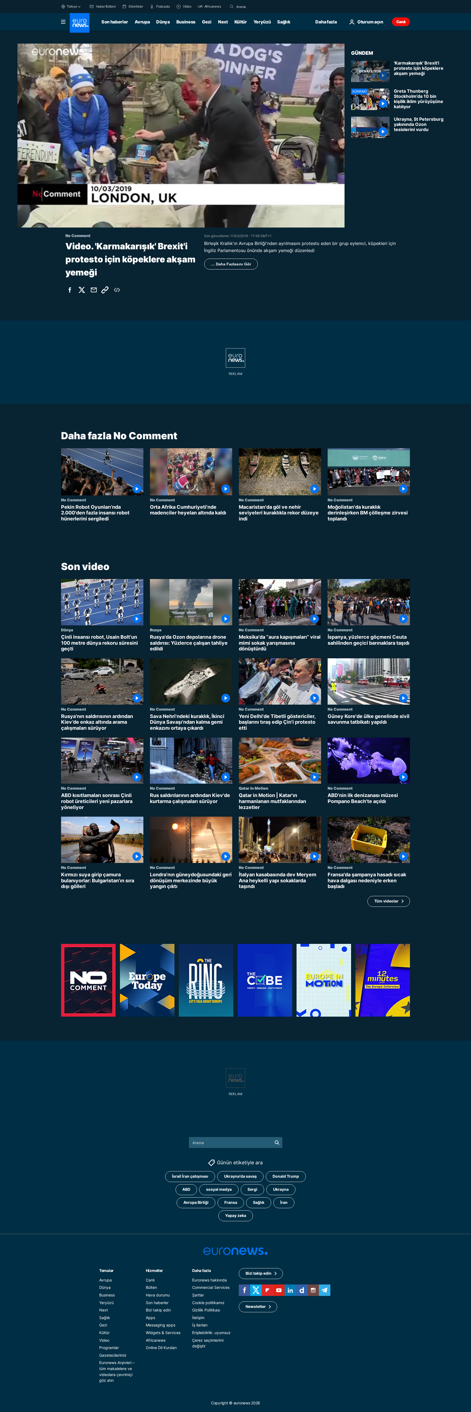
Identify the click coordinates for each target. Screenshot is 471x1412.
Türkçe (72, 6)
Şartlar (198, 1295)
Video (104, 1340)
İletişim (198, 1317)
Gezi (207, 22)
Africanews (155, 1340)
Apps (150, 1317)
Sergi (252, 1189)
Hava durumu (158, 1295)
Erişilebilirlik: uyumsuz (211, 1332)
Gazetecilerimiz (112, 1355)
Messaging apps (160, 1325)
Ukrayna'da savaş (240, 1176)
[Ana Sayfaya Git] (79, 23)
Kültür (240, 22)
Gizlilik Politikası (206, 1310)
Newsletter (256, 1306)
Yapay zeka (235, 1215)
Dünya (163, 22)
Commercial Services (211, 1287)
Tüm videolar (386, 901)
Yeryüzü (262, 22)
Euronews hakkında (209, 1280)
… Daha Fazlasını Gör (231, 264)
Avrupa (142, 22)
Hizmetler (154, 1270)
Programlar (109, 1347)
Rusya (155, 630)
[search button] (231, 6)
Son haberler (114, 22)
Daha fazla (201, 1270)
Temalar (106, 1270)
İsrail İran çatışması (190, 1176)
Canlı (401, 21)
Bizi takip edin (158, 1310)
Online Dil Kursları (161, 1347)
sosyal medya (219, 1189)
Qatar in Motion (253, 788)
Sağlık (283, 22)
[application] (181, 136)
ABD (186, 1189)
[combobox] (259, 6)
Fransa (230, 1202)
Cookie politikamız (208, 1302)
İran (284, 1202)
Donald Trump (286, 1176)
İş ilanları (199, 1325)
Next (223, 22)
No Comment (73, 500)
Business (185, 22)
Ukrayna (281, 1189)
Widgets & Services (163, 1332)
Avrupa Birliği (196, 1202)
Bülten (151, 1287)
